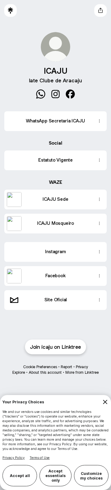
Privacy (82, 366)
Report (66, 366)
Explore (18, 372)
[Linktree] (10, 10)
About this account (45, 372)
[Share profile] (100, 10)
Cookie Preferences (40, 366)
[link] (40, 94)
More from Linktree (82, 372)
